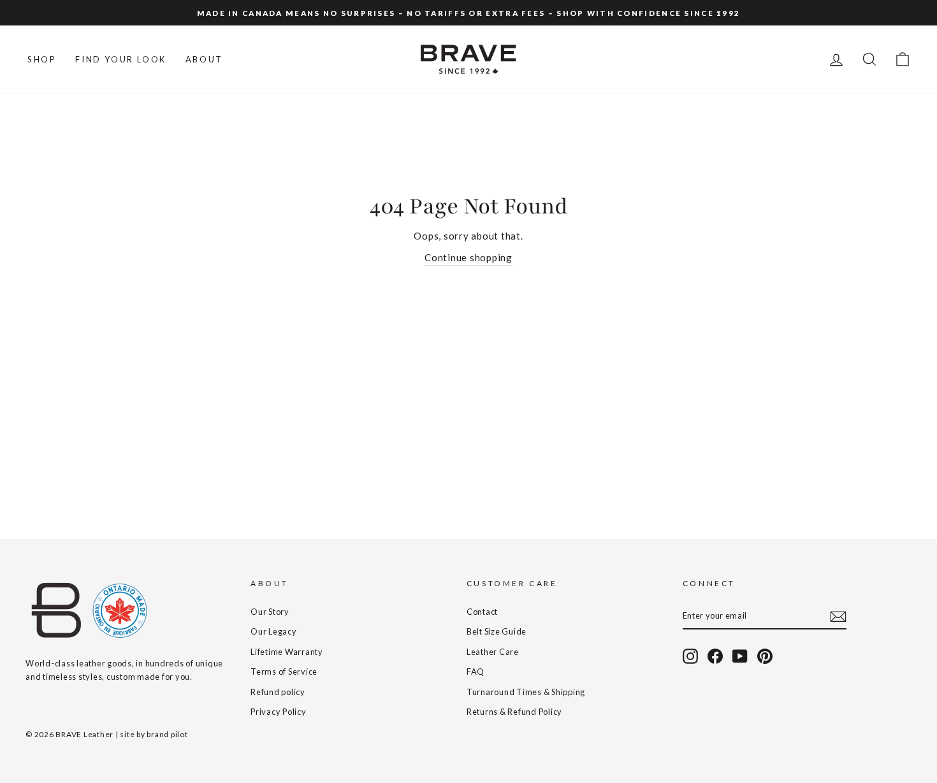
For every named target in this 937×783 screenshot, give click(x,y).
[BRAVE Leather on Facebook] (715, 656)
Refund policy (278, 692)
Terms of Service (284, 671)
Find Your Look (120, 59)
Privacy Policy (279, 712)
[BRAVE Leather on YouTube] (740, 656)
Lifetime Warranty (287, 652)
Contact (482, 612)
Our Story (270, 612)
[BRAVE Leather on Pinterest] (765, 656)
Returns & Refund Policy (514, 712)
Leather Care (493, 652)
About (204, 59)
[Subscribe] (838, 616)
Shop (41, 59)
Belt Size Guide (497, 631)
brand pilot (167, 734)
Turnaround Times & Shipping (526, 692)
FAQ (475, 671)
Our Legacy (274, 631)
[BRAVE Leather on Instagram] (690, 656)
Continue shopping (468, 257)
